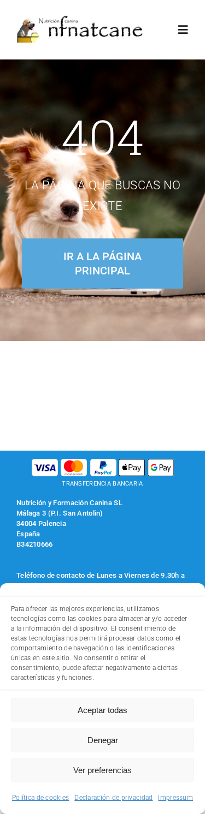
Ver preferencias (102, 770)
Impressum (175, 797)
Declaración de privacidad (113, 797)
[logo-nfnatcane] (80, 20)
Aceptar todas (102, 710)
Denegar (102, 740)
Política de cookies (40, 797)
